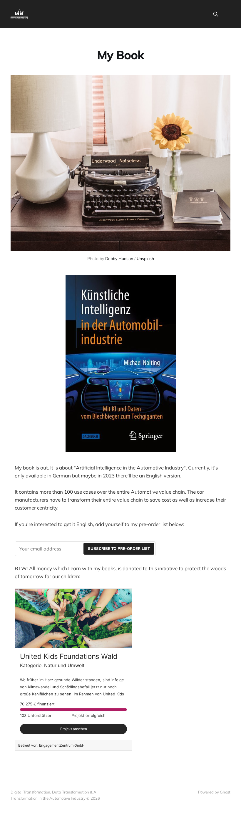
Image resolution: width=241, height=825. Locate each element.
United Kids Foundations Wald (69, 656)
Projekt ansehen (73, 729)
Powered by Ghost (214, 792)
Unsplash (145, 258)
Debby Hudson (119, 258)
